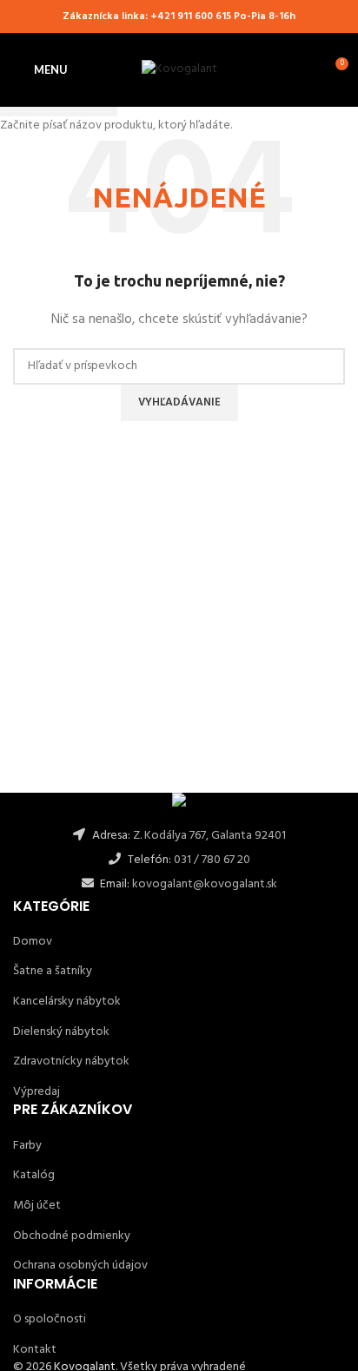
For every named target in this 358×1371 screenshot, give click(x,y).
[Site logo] (179, 70)
